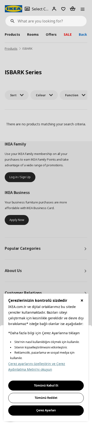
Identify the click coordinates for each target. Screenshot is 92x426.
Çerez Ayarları (46, 410)
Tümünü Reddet (46, 398)
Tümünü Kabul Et (46, 385)
